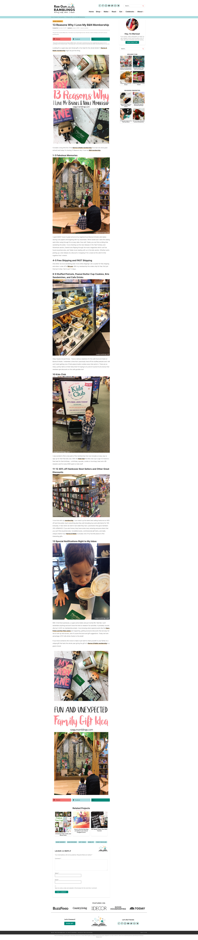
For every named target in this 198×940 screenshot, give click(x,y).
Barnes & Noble (71, 533)
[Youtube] (109, 5)
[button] (107, 56)
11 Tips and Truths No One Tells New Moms (126, 121)
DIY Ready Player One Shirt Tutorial (99, 829)
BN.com (70, 266)
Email (57, 879)
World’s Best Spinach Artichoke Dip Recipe (138, 105)
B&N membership (94, 150)
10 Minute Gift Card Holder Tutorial (139, 84)
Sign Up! (69, 923)
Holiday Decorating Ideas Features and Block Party (126, 69)
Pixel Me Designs (88, 932)
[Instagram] (106, 5)
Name (57, 873)
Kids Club (81, 458)
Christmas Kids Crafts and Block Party (63, 834)
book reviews (72, 842)
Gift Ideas (82, 842)
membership (69, 520)
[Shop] (118, 5)
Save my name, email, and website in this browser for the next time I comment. (76, 888)
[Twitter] (112, 5)
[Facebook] (100, 5)
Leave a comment (84, 28)
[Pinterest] (103, 5)
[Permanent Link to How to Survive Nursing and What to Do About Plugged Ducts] (81, 827)
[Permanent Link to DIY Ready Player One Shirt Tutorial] (99, 827)
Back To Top (144, 932)
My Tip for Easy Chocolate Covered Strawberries (139, 121)
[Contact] (115, 5)
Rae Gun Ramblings (64, 8)
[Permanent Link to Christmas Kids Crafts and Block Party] (63, 831)
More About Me (132, 42)
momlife (91, 842)
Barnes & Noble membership (82, 147)
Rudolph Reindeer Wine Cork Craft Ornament (138, 69)
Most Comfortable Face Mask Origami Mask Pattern (126, 105)
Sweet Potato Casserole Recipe (125, 84)
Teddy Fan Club (101, 842)
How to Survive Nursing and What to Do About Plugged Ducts (81, 830)
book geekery (57, 21)
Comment (58, 858)
